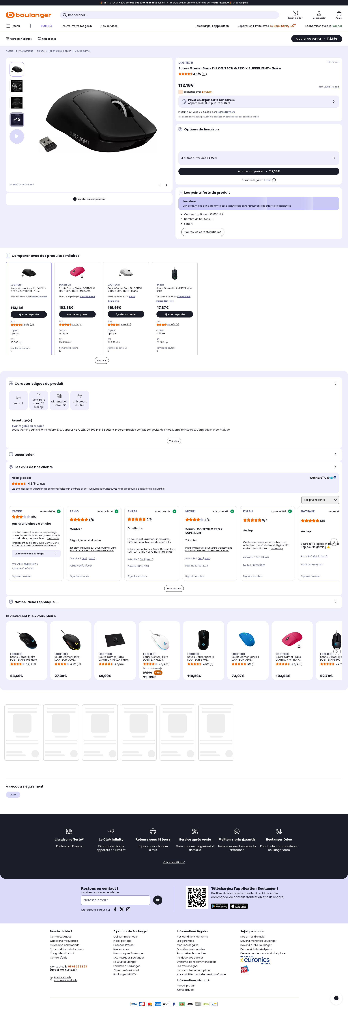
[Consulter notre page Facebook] (115, 910)
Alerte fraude (185, 990)
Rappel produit (186, 985)
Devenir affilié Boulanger (256, 945)
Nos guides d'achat (62, 953)
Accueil (10, 51)
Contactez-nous (60, 936)
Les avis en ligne (187, 966)
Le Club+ (207, 91)
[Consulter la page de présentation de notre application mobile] (219, 906)
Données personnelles (191, 949)
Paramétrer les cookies (191, 953)
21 (204, 74)
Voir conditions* (174, 862)
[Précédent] (160, 185)
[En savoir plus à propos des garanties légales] (274, 180)
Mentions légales (187, 945)
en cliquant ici (157, 488)
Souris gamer (82, 51)
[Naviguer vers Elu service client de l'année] (269, 969)
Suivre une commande (64, 945)
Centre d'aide (58, 957)
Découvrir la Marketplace (256, 949)
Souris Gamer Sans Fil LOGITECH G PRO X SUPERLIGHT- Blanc (35, 544)
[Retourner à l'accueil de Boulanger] (28, 15)
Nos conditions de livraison (67, 949)
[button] (334, 542)
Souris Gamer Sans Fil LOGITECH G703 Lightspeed (200, 659)
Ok (158, 900)
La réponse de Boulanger (29, 553)
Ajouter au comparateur (91, 199)
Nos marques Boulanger (128, 953)
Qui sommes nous (125, 936)
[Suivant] (166, 185)
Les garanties (185, 941)
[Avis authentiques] (321, 478)
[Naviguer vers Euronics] (269, 960)
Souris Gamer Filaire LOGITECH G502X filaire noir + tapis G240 (113, 659)
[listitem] (17, 86)
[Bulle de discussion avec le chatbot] (336, 998)
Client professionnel (126, 970)
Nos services (121, 949)
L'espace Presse (123, 945)
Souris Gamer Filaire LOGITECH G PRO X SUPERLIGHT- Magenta (151, 550)
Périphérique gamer (60, 51)
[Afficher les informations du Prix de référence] (160, 668)
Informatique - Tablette (31, 51)
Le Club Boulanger (124, 962)
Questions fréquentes (64, 941)
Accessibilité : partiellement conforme (201, 974)
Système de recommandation (196, 962)
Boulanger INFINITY (124, 974)
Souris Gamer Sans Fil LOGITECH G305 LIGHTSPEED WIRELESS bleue (245, 661)
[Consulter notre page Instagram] (128, 910)
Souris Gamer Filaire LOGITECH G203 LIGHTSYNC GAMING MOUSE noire (67, 661)
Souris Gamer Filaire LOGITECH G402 (332, 658)
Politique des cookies (190, 957)
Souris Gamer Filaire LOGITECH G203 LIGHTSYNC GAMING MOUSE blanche (155, 661)
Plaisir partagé (122, 941)
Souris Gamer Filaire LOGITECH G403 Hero (23, 658)
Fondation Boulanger (126, 966)
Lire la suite (53, 538)
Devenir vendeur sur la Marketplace (263, 953)
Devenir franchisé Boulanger (258, 941)
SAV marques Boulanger (128, 957)
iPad (13, 794)
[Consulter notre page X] (121, 910)
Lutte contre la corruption (193, 970)
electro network (225, 111)
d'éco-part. (334, 86)
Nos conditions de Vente (192, 936)
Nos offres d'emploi (252, 936)
